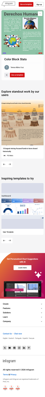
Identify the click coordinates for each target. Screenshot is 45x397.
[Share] (6, 75)
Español (25, 338)
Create (5, 304)
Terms (5, 374)
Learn (5, 317)
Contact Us (7, 334)
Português (18, 338)
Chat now (18, 334)
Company (7, 321)
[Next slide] (9, 164)
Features (6, 308)
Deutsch (11, 338)
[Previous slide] (4, 164)
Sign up (39, 4)
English (5, 338)
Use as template (26, 4)
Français (31, 338)
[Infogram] (8, 4)
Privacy (13, 374)
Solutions (7, 312)
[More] (40, 13)
